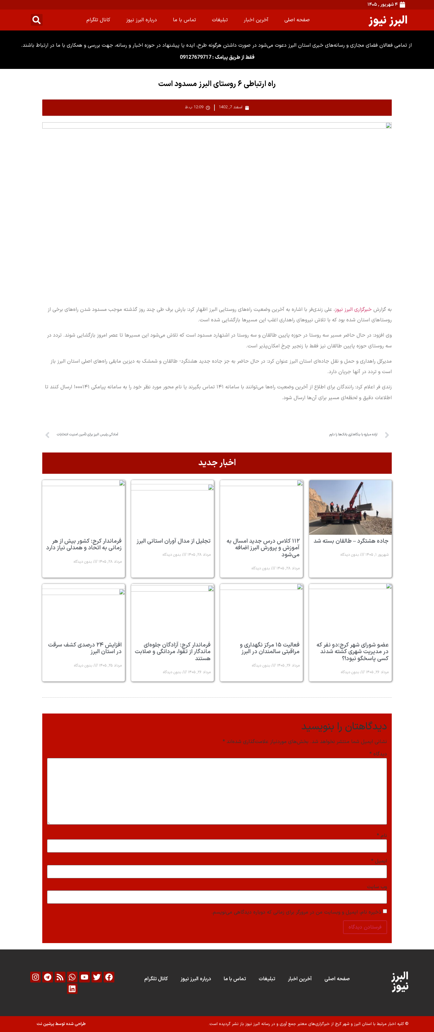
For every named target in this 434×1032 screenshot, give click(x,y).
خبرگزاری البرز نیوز (353, 309)
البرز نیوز (388, 20)
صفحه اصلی (297, 20)
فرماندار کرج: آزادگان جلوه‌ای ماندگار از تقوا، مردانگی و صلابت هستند (173, 652)
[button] (37, 20)
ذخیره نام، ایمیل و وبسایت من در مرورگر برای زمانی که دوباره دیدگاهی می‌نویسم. (296, 912)
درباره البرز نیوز (141, 20)
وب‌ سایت (377, 886)
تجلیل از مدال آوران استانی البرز (174, 541)
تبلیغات (220, 20)
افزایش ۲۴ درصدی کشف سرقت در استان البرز (85, 648)
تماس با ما (184, 20)
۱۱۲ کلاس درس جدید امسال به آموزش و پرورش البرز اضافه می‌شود (263, 548)
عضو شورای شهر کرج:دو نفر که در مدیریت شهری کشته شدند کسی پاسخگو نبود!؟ (352, 652)
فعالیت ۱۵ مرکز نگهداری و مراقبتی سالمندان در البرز (270, 648)
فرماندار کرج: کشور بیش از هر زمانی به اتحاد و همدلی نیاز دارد (84, 545)
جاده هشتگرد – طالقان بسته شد (351, 541)
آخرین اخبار (256, 20)
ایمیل (379, 861)
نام (382, 835)
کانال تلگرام (98, 20)
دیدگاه (378, 754)
